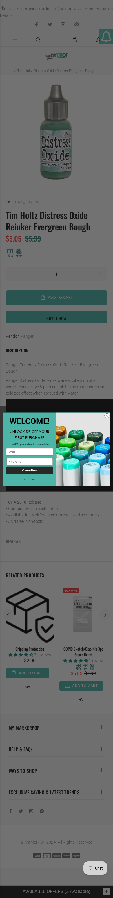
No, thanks (29, 479)
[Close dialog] (107, 415)
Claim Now (29, 470)
